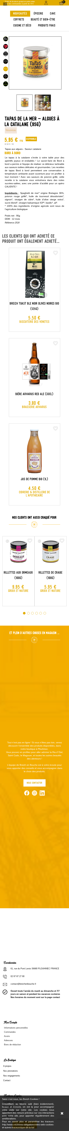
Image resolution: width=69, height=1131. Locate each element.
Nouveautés (20, 13)
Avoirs (7, 1036)
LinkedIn (42, 793)
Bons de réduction (12, 1044)
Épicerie (38, 13)
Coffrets (19, 19)
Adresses (8, 1040)
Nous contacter (34, 782)
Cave (53, 13)
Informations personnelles (16, 1028)
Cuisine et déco (22, 25)
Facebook (26, 793)
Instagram (34, 793)
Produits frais (47, 25)
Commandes (10, 1032)
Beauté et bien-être (43, 19)
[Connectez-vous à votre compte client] (46, 2)
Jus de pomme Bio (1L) (34, 479)
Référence (9, 222)
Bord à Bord (13, 153)
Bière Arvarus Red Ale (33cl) (34, 394)
